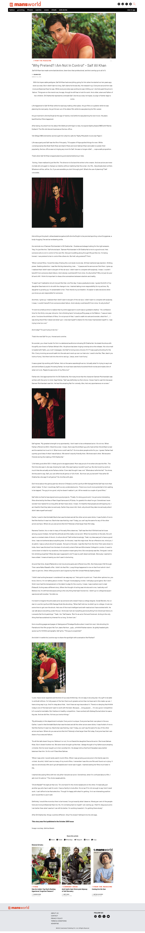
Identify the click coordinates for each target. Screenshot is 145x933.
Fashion (12, 10)
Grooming (21, 10)
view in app (131, 10)
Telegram (79, 840)
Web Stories (63, 10)
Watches (38, 10)
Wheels (53, 10)
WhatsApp (69, 840)
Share (53, 840)
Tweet (60, 840)
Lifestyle (30, 10)
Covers (46, 10)
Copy (94, 840)
